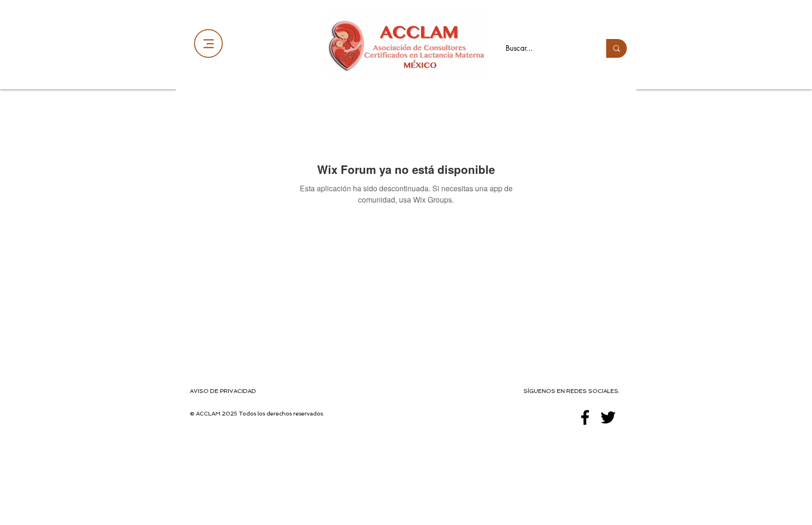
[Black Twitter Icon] (608, 417)
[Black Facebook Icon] (585, 417)
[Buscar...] (616, 48)
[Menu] (208, 43)
